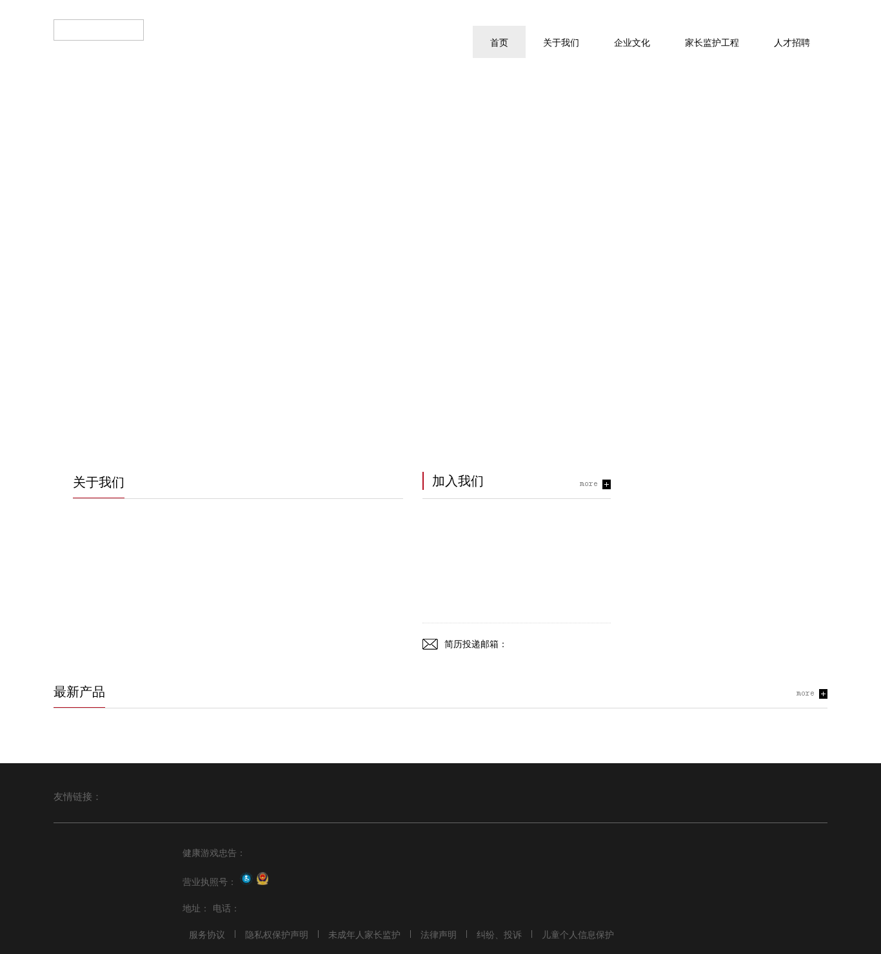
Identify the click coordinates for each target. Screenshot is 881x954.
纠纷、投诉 (499, 934)
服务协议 (207, 934)
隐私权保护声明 (276, 934)
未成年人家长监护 (364, 934)
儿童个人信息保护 (578, 934)
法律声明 (439, 934)
